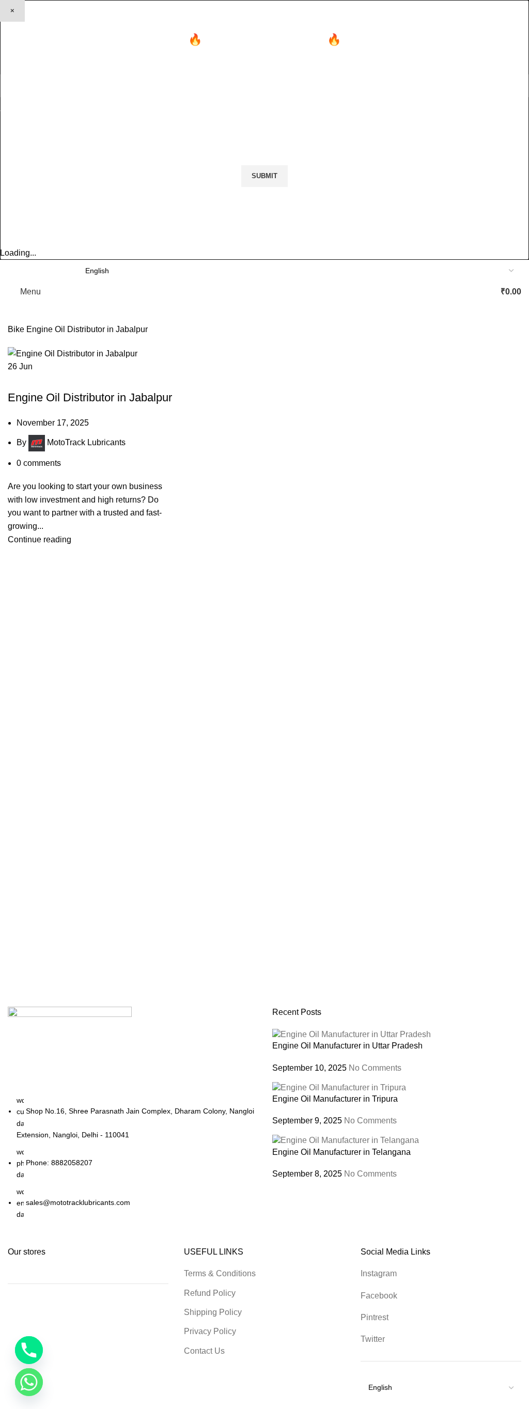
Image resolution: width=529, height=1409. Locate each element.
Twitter (373, 1339)
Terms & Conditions (220, 1273)
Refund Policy (210, 1293)
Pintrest (374, 1317)
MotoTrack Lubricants (86, 442)
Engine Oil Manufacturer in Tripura (335, 1098)
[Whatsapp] (29, 1382)
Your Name (20, 113)
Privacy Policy (210, 1331)
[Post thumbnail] (351, 1033)
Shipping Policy (213, 1312)
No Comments (375, 1067)
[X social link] (26, 270)
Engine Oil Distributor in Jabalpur (90, 397)
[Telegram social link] (61, 270)
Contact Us (204, 1351)
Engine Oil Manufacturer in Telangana (341, 1152)
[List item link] (132, 1157)
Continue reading (39, 539)
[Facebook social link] (14, 270)
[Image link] (70, 1049)
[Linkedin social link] (49, 270)
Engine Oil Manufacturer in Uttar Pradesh (347, 1045)
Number (284, 113)
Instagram (379, 1273)
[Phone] (29, 1350)
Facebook (379, 1295)
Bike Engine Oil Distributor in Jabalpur (82, 379)
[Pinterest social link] (37, 270)
